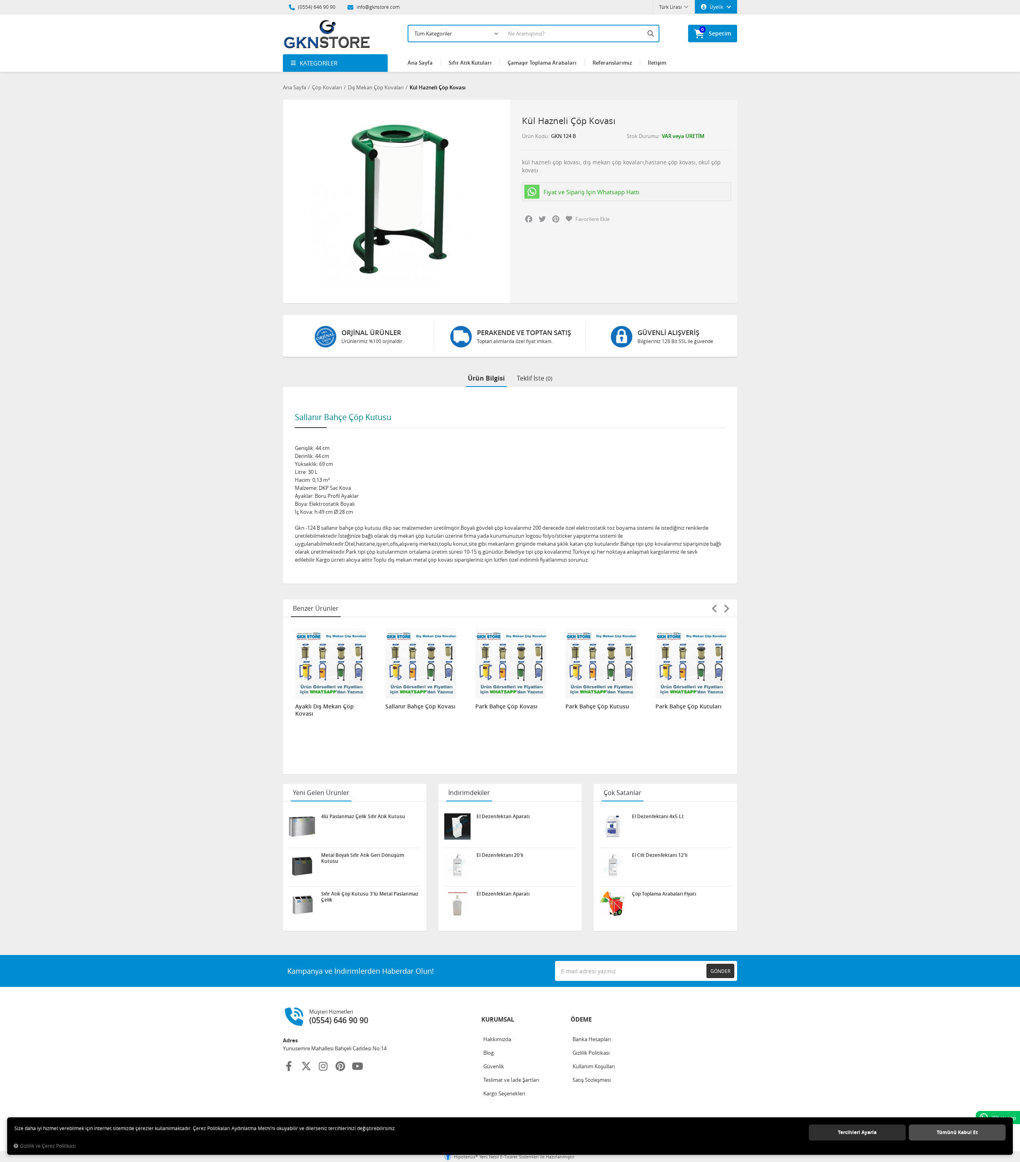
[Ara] (651, 33)
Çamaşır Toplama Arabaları (542, 62)
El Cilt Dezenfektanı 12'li (659, 855)
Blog (488, 1052)
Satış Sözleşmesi (592, 1079)
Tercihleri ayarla (857, 1132)
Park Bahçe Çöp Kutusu (597, 706)
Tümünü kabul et (957, 1132)
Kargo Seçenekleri (504, 1093)
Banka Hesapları (592, 1039)
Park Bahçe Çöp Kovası (506, 706)
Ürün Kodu (535, 136)
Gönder (720, 971)
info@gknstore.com (377, 7)
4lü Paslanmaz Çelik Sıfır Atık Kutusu (363, 816)
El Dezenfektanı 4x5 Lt (658, 816)
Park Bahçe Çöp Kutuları (688, 706)
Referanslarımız (612, 62)
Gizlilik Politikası (591, 1052)
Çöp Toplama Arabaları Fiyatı (664, 894)
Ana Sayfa (420, 62)
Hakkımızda (497, 1039)
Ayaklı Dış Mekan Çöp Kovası (324, 710)
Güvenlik (493, 1066)
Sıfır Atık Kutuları (470, 62)
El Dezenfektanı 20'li (500, 855)
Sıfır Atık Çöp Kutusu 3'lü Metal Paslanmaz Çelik (369, 897)
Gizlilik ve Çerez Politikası (48, 1146)
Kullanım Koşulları (594, 1066)
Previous (714, 608)
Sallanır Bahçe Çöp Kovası (420, 706)
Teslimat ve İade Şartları (511, 1079)
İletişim (657, 62)
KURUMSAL (497, 1019)
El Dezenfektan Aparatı (503, 816)
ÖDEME (581, 1019)
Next (726, 608)
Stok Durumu (643, 136)
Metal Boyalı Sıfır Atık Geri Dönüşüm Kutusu (362, 858)
